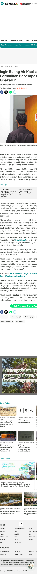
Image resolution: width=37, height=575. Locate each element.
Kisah (16, 45)
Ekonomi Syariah (16, 40)
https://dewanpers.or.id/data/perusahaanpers (15, 564)
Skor (30, 528)
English (31, 539)
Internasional (4, 537)
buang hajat (20, 240)
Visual (16, 539)
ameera (4, 40)
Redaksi (17, 551)
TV (1, 542)
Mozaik (27, 45)
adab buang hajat (16, 317)
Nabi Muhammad (6, 45)
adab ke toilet (20, 321)
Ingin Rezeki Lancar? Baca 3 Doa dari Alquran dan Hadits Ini (26, 192)
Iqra (16, 531)
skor (27, 40)
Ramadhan (18, 542)
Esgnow (2, 539)
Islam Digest (8, 66)
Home (2, 66)
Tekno (16, 537)
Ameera (2, 528)
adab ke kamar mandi (7, 321)
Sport (30, 534)
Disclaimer (3, 554)
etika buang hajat (29, 317)
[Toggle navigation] (2, 3)
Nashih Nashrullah (21, 88)
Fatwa (21, 45)
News (2, 534)
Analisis (17, 534)
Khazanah (3, 531)
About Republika (5, 551)
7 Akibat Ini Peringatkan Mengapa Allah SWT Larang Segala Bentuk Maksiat (8, 193)
